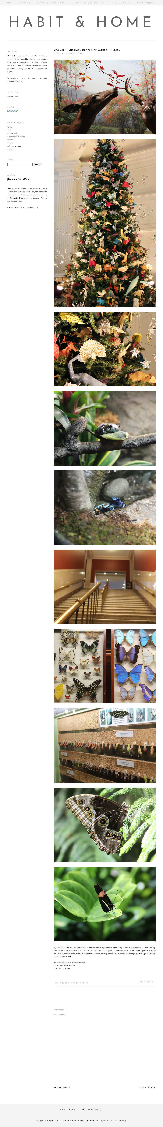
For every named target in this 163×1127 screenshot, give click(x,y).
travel (9, 149)
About (63, 1109)
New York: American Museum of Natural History (87, 50)
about (9, 96)
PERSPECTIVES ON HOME (89, 3)
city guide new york (70, 983)
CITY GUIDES (146, 3)
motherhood (12, 133)
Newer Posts (62, 1087)
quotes (10, 140)
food (9, 130)
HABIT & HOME (82, 23)
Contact (73, 1109)
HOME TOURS (121, 3)
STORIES (25, 3)
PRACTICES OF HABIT (51, 3)
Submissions (94, 1109)
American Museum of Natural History (69, 963)
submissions (29, 78)
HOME (8, 3)
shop (16, 96)
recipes (10, 143)
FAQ (82, 1109)
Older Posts (147, 1087)
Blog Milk (106, 1121)
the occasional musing (16, 136)
